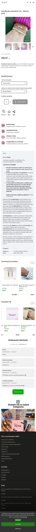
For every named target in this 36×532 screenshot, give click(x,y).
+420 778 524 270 (5, 472)
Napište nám (4, 449)
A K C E (3, 461)
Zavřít (30, 118)
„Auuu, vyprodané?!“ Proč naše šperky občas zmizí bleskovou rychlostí (16, 490)
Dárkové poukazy (5, 456)
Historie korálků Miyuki (6, 459)
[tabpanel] (9, 281)
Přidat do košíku (21, 102)
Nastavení (18, 520)
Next (34, 263)
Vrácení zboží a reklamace (7, 440)
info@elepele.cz (5, 470)
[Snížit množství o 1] (2, 102)
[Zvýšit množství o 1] (10, 102)
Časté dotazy (4, 451)
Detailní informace (6, 76)
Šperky (15, 248)
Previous (31, 263)
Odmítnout (18, 529)
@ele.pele (3, 480)
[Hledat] (27, 2)
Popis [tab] (4, 153)
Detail (31, 294)
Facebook (3, 475)
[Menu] (33, 2)
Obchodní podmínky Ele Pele (8, 442)
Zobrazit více (18, 392)
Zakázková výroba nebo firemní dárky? (10, 454)
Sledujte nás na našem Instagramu (18, 406)
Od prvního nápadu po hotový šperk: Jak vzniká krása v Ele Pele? (16, 497)
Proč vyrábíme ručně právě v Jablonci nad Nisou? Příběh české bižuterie (16, 504)
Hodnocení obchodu (18, 340)
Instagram (3, 477)
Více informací (23, 517)
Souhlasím (18, 524)
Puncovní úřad (4, 447)
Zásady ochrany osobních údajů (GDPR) (10, 444)
